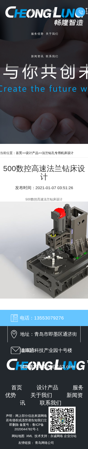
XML (29, 436)
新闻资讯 (37, 56)
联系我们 (52, 56)
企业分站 (70, 436)
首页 (36, 11)
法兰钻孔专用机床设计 (58, 153)
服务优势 (37, 33)
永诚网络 (56, 436)
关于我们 (52, 33)
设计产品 (49, 11)
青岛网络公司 (44, 442)
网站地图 (18, 436)
